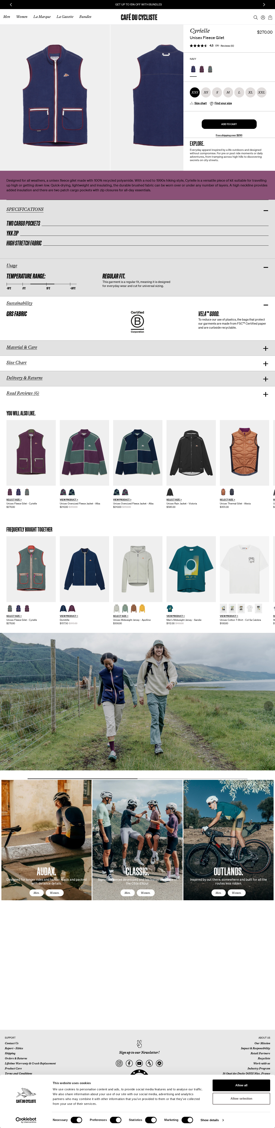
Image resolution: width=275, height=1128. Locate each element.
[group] (31, 464)
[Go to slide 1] (83, 778)
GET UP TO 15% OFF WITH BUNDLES (137, 4)
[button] (229, 124)
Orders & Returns (16, 1058)
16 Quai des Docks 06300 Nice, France (246, 1073)
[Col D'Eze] (232, 608)
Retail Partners (260, 1053)
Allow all (241, 1085)
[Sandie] (191, 569)
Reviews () (227, 46)
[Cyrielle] (31, 453)
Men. (36, 892)
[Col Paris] (241, 608)
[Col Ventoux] (258, 608)
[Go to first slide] (264, 4)
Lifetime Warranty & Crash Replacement (30, 1063)
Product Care (13, 1068)
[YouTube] (139, 1063)
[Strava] (149, 1063)
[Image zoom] (55, 97)
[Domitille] (84, 569)
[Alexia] (244, 453)
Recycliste (264, 1058)
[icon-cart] (269, 16)
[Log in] (261, 16)
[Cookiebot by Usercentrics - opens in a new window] (26, 1120)
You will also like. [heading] (21, 413)
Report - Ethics (14, 1048)
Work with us (261, 1063)
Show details (210, 1120)
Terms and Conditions (18, 1073)
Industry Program (259, 1068)
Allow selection (241, 1098)
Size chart (200, 103)
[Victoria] (191, 453)
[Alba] (84, 453)
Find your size (223, 103)
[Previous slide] (10, 4)
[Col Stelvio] (249, 608)
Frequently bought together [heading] (29, 529)
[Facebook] (129, 1063)
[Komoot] (159, 1063)
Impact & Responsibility (255, 1048)
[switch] (115, 1120)
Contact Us (12, 1043)
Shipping (10, 1053)
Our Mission (262, 1043)
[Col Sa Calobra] (244, 569)
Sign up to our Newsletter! (139, 1052)
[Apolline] (137, 569)
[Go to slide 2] (192, 778)
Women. (55, 892)
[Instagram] (119, 1063)
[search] (254, 16)
